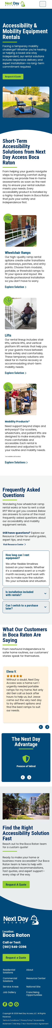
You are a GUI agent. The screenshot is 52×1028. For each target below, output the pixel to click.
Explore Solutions (15, 462)
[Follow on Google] (16, 1004)
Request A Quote (13, 76)
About (29, 970)
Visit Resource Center (13, 544)
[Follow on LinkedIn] (10, 1004)
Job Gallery (9, 992)
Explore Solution (14, 287)
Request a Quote (16, 957)
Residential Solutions (9, 971)
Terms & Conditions (11, 1020)
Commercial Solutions (10, 980)
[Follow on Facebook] (5, 1004)
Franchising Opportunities (34, 994)
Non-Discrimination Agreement (35, 1024)
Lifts (8, 335)
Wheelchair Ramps (18, 253)
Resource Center (36, 978)
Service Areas (10, 987)
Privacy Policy (26, 1020)
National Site (33, 987)
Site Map (17, 1024)
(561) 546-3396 (14, 947)
